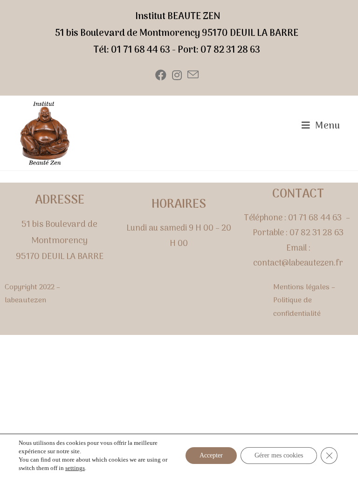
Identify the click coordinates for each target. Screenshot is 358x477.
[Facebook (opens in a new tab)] (160, 76)
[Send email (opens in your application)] (193, 76)
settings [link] (75, 467)
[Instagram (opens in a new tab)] (177, 76)
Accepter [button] (211, 455)
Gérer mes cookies (279, 455)
